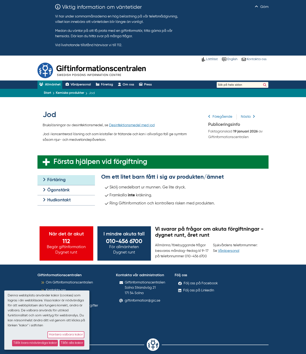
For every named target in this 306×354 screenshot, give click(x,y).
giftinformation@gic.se (142, 300)
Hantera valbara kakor (66, 334)
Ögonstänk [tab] (58, 190)
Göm (264, 7)
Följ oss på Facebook (201, 283)
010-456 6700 (124, 241)
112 (66, 241)
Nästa (246, 117)
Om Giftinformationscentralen (69, 282)
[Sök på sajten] (264, 85)
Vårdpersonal (228, 251)
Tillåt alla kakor (72, 343)
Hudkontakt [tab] (58, 200)
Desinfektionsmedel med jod (132, 125)
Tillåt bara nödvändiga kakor (35, 343)
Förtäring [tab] (56, 180)
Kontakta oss (56, 290)
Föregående (222, 117)
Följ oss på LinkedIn (198, 290)
